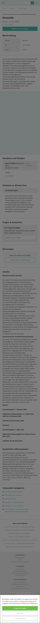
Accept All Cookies (20, 608)
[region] (20, 609)
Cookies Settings (20, 618)
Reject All (20, 613)
